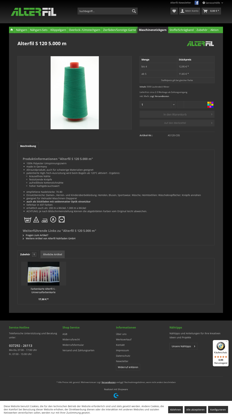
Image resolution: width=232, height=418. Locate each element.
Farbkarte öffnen (210, 104)
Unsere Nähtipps (181, 346)
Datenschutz (123, 355)
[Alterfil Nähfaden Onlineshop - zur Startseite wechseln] (33, 12)
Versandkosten (109, 382)
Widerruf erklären (128, 367)
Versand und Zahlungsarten (78, 350)
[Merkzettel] (174, 11)
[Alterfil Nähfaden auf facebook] (197, 3)
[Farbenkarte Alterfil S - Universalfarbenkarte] (43, 274)
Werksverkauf (123, 339)
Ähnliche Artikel (52, 254)
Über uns (121, 334)
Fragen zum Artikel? (36, 235)
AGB (65, 334)
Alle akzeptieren (195, 409)
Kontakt (120, 344)
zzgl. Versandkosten (159, 96)
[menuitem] (108, 11)
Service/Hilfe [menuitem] (213, 2)
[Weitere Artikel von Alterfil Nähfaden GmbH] (200, 47)
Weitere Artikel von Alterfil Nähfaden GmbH (50, 238)
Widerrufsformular (73, 344)
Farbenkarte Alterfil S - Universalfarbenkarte (43, 290)
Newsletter (122, 361)
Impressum (122, 350)
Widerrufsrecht (71, 339)
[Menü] (227, 342)
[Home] (12, 30)
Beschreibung (28, 146)
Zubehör (27, 254)
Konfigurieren (218, 409)
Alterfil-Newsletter (180, 2)
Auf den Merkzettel (175, 122)
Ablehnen (175, 409)
